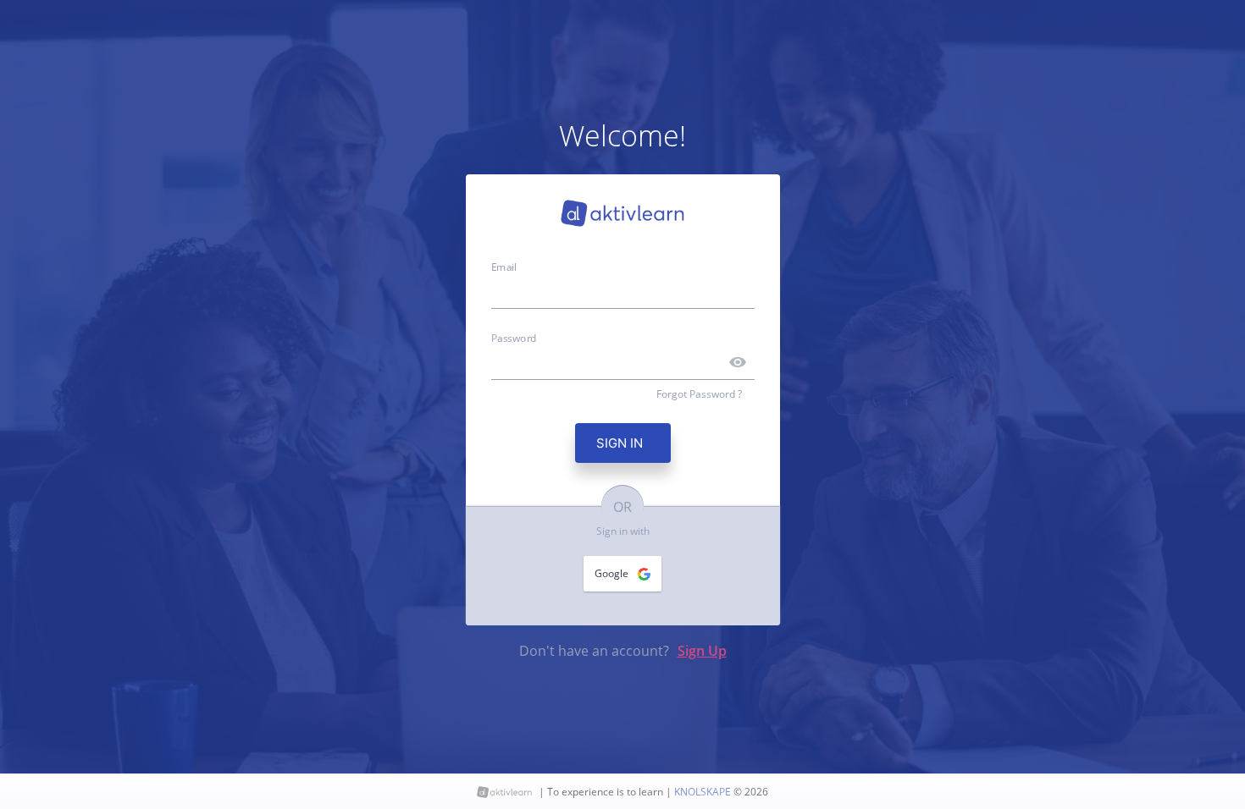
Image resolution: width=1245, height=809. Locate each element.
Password (514, 337)
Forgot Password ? (699, 394)
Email (504, 265)
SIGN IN (623, 443)
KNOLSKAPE (703, 791)
